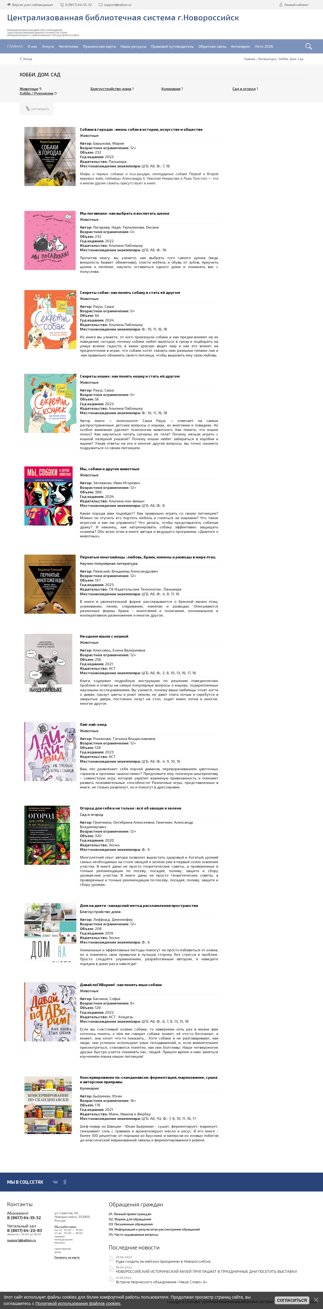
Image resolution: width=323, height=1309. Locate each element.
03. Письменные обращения (131, 1224)
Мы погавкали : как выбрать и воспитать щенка (124, 213)
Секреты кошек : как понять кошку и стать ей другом (130, 376)
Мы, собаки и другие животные (110, 468)
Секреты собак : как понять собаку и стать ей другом (130, 292)
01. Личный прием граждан (130, 1214)
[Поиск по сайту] (309, 46)
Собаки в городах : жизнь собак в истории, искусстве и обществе (141, 129)
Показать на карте (67, 1257)
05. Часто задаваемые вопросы (133, 1234)
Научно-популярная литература (108, 563)
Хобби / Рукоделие (36, 93)
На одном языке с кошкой (104, 636)
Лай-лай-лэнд (93, 724)
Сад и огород (244, 88)
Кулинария (171, 88)
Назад (27, 59)
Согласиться (292, 1300)
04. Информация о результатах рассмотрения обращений (154, 1229)
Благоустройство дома (111, 88)
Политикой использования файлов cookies (77, 1303)
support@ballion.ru (21, 1240)
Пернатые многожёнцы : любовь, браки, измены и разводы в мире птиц (147, 557)
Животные (29, 88)
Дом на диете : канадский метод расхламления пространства (139, 905)
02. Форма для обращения (130, 1219)
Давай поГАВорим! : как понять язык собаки (121, 984)
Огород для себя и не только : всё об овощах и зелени (130, 808)
